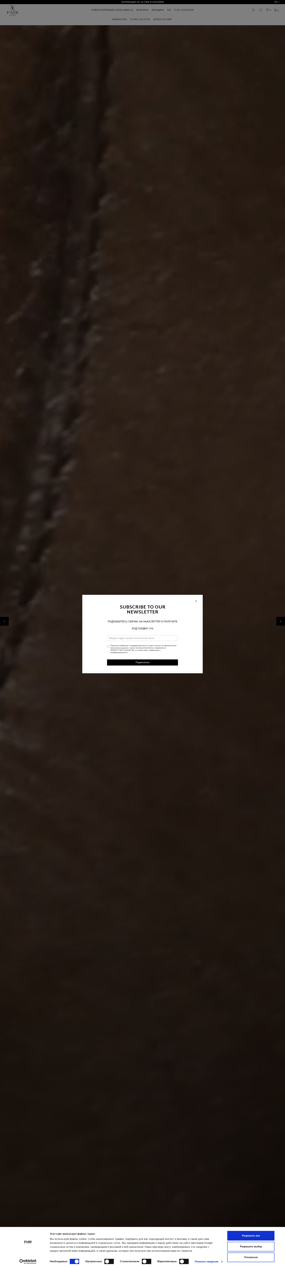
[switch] (109, 1261)
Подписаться (143, 662)
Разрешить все (251, 1235)
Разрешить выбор (251, 1246)
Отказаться (251, 1257)
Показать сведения (206, 1261)
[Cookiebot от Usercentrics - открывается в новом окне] (28, 1261)
